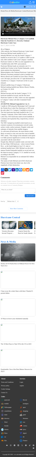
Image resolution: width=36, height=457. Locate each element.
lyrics (24, 429)
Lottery (25, 426)
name (5, 414)
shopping (25, 411)
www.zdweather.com (19, 454)
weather (6, 403)
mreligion (25, 403)
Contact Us (4, 392)
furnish (6, 426)
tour (24, 422)
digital (24, 433)
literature (25, 418)
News (5, 433)
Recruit (25, 400)
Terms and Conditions (7, 382)
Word (5, 422)
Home (3, 11)
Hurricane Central (20, 11)
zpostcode (7, 400)
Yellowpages (7, 407)
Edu (5, 440)
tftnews (6, 429)
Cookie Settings (5, 389)
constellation (7, 411)
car (5, 437)
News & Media (10, 11)
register (22, 385)
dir (23, 437)
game (24, 414)
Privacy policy (5, 385)
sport (24, 407)
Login (21, 382)
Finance (25, 440)
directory (6, 418)
